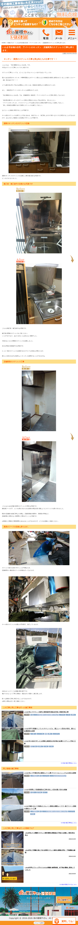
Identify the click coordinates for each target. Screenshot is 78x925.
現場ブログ (11, 42)
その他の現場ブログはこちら (68, 884)
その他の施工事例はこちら (69, 763)
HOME (4, 42)
